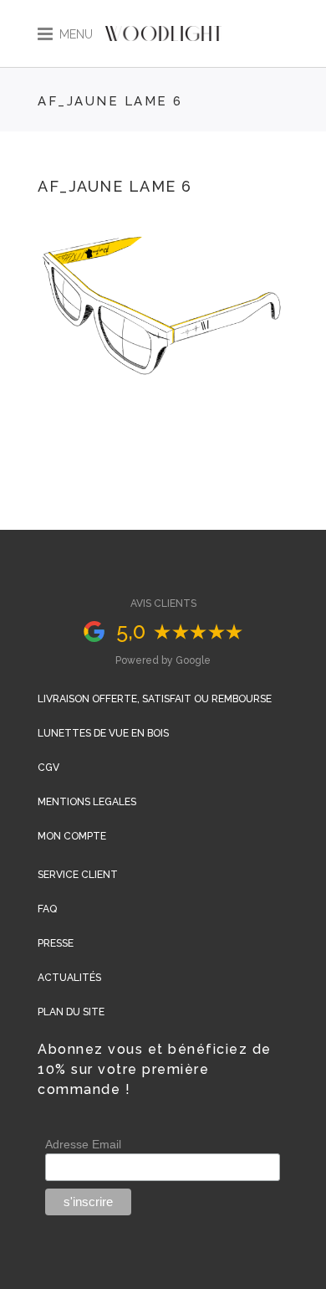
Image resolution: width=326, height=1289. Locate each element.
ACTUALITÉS (69, 977)
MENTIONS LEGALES (87, 802)
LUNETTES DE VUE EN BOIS (103, 733)
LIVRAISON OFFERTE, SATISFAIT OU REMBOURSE (155, 699)
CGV (48, 767)
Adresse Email (83, 1144)
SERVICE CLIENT (78, 875)
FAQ (47, 909)
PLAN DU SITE (71, 1012)
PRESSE (56, 943)
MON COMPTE (72, 836)
